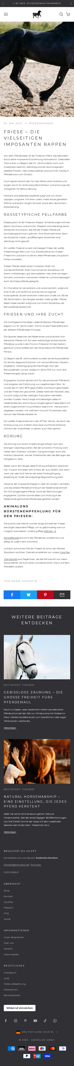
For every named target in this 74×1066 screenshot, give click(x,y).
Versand (8, 948)
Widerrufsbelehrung (15, 983)
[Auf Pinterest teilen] (45, 595)
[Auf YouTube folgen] (35, 1021)
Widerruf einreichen (19, 1007)
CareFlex (8, 902)
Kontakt (8, 896)
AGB (6, 978)
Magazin (8, 907)
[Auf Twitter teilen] (28, 595)
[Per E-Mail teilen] (62, 595)
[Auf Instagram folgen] (15, 1021)
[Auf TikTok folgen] (45, 1021)
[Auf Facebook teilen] (12, 595)
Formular (36, 864)
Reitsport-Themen (19, 685)
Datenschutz (11, 989)
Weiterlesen (10, 727)
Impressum (10, 972)
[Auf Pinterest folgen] (25, 1021)
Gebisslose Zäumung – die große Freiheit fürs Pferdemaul (33, 697)
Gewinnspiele (11, 954)
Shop (6, 890)
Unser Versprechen (14, 937)
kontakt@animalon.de (16, 864)
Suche (7, 918)
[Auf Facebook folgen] (6, 1021)
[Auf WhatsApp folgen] (55, 1021)
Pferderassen (41, 123)
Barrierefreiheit (12, 995)
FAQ (6, 913)
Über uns (9, 942)
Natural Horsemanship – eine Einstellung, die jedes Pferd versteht (35, 801)
